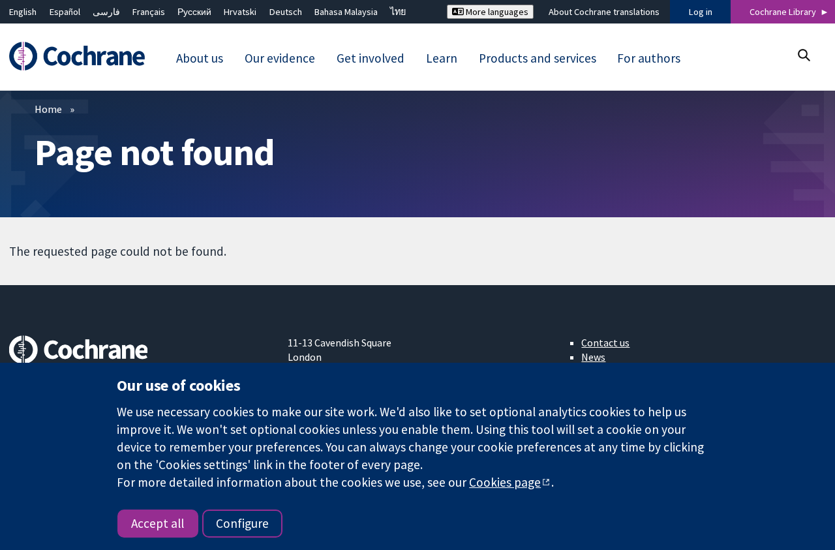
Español (65, 12)
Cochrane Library (783, 12)
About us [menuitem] (199, 58)
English (23, 12)
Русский (194, 12)
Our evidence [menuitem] (280, 58)
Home (48, 108)
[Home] (83, 56)
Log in (700, 12)
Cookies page (505, 482)
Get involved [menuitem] (370, 58)
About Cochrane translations (604, 12)
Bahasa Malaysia (346, 12)
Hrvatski (240, 12)
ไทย (398, 12)
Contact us (605, 342)
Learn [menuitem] (441, 58)
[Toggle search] (803, 55)
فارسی (106, 12)
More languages (496, 12)
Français (148, 12)
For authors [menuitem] (648, 58)
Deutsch (285, 12)
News (593, 356)
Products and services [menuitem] (537, 58)
